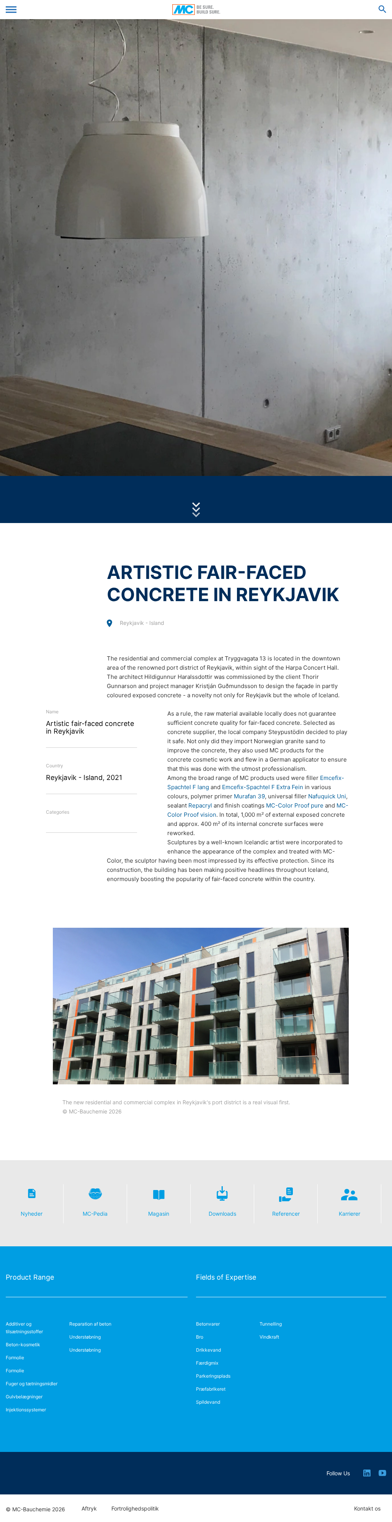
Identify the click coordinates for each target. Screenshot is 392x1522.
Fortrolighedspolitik (135, 1508)
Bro (199, 1337)
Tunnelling (271, 1324)
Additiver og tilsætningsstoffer (24, 1327)
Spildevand (208, 1402)
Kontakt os (367, 1508)
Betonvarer (208, 1324)
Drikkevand (208, 1350)
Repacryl (200, 805)
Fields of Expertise (226, 1277)
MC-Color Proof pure (294, 805)
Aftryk (89, 1508)
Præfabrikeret (210, 1389)
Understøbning (85, 1337)
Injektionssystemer (26, 1409)
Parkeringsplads (213, 1376)
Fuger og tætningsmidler (31, 1383)
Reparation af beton (90, 1324)
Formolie (15, 1357)
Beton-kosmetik (23, 1344)
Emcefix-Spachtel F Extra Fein (262, 787)
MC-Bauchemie (196, 9)
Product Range (30, 1277)
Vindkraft (269, 1337)
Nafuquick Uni (327, 796)
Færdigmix (207, 1363)
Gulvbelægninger (24, 1396)
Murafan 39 (249, 796)
